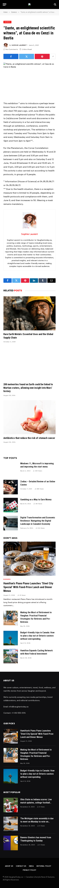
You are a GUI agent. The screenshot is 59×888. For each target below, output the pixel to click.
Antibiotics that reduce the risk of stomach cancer (29, 438)
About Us (9, 866)
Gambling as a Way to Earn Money (35, 499)
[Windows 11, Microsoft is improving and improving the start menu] (10, 469)
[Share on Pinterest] (42, 56)
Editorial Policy (43, 866)
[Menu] (4, 4)
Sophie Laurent (19, 45)
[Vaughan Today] (29, 4)
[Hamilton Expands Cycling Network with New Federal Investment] (10, 656)
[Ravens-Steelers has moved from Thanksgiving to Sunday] (10, 843)
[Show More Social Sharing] (53, 56)
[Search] (54, 4)
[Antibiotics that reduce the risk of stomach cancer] (29, 417)
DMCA (31, 866)
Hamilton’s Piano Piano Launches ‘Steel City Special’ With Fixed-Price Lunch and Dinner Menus (28, 587)
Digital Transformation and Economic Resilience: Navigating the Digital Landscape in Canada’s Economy (37, 520)
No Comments (12, 49)
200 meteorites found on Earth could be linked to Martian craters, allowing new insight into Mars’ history (28, 388)
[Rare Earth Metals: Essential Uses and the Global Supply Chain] (29, 313)
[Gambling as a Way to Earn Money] (10, 505)
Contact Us (21, 866)
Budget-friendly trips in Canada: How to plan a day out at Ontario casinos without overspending (37, 635)
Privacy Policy (29, 870)
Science (7, 22)
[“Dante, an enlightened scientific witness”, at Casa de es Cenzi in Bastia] (29, 80)
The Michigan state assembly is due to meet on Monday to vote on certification (37, 821)
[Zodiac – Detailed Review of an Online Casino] (10, 487)
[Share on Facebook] (10, 56)
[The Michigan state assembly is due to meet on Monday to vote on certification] (10, 824)
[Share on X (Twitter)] (26, 56)
